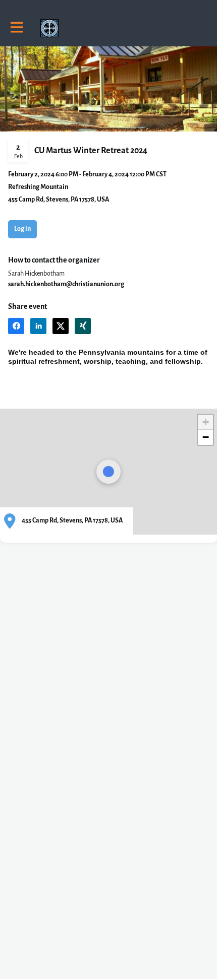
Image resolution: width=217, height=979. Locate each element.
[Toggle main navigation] (16, 28)
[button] (16, 326)
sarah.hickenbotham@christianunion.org (66, 284)
